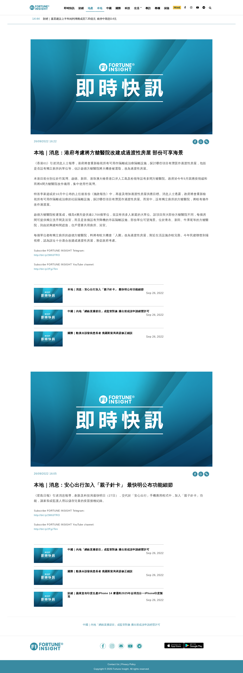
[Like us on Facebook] (103, 646)
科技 (127, 8)
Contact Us (113, 664)
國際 (118, 8)
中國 (109, 8)
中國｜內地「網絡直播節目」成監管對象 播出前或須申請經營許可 (108, 311)
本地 (99, 8)
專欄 (157, 8)
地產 (90, 8)
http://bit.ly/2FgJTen (46, 269)
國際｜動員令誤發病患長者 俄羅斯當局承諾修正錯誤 (100, 333)
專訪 (148, 8)
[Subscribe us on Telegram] (139, 646)
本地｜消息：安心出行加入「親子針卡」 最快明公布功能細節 (106, 289)
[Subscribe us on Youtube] (130, 646)
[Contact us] (121, 646)
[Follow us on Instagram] (112, 646)
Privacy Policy (128, 664)
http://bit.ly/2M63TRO (47, 255)
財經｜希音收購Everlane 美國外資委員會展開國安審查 (75, 18)
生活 (136, 8)
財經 (81, 8)
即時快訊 (69, 8)
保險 (166, 8)
